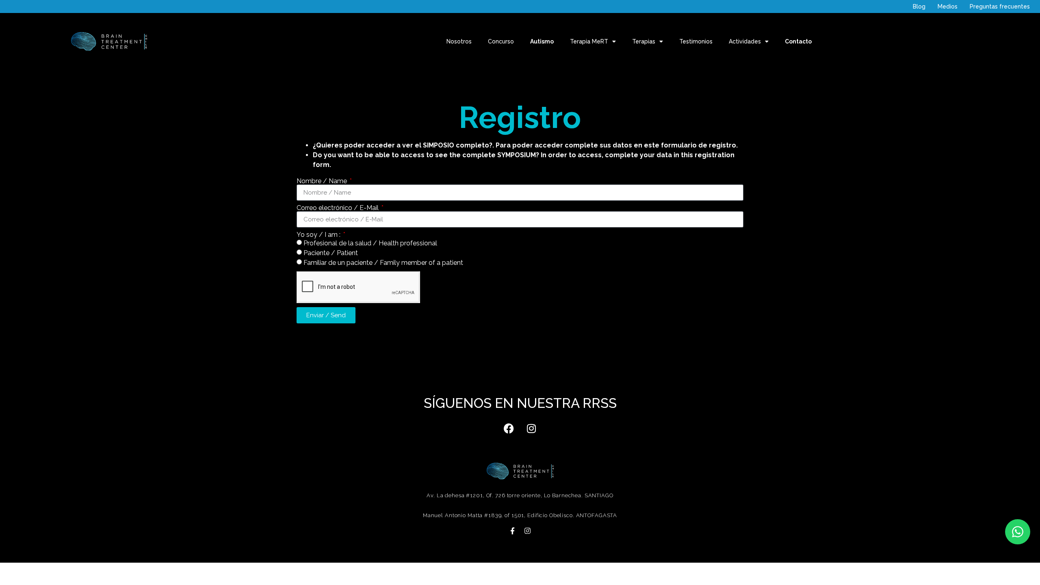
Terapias (643, 41)
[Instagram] (531, 428)
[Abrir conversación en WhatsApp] (1017, 531)
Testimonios (696, 41)
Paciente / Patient (330, 253)
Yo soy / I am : (319, 235)
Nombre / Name (323, 181)
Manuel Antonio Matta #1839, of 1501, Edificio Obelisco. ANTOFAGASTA (520, 515)
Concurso (501, 41)
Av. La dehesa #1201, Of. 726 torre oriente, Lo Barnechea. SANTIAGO (520, 495)
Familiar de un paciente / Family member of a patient (383, 262)
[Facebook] (509, 428)
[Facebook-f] (512, 530)
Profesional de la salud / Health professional (370, 243)
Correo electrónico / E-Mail (338, 208)
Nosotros (459, 41)
